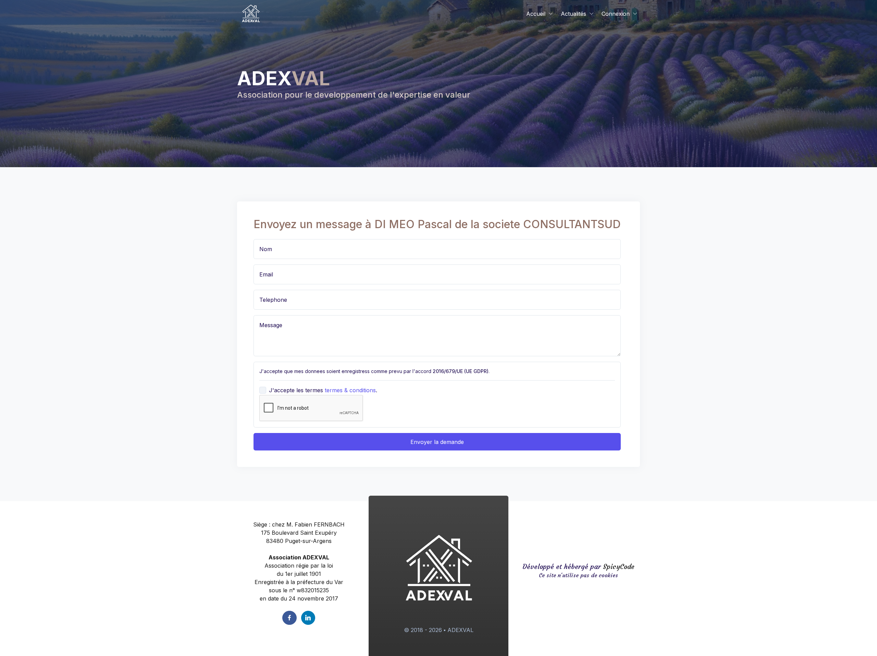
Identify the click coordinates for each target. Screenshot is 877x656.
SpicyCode (618, 566)
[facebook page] (289, 618)
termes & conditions (350, 390)
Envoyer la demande (437, 441)
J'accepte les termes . (323, 390)
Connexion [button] (616, 13)
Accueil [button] (535, 13)
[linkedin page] (308, 618)
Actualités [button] (573, 13)
